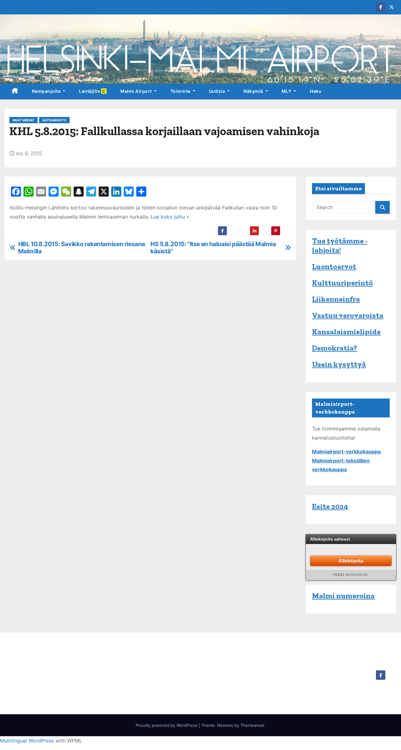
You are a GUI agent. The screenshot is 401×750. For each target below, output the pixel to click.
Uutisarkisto (54, 120)
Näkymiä (253, 91)
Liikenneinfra (336, 299)
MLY (287, 91)
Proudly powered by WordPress (167, 725)
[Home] (15, 91)
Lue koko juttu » (170, 217)
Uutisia (217, 91)
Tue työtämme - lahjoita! (339, 245)
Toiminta (181, 91)
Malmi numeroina (343, 595)
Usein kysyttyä (339, 364)
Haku (315, 91)
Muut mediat (23, 120)
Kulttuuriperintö (342, 282)
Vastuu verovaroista (347, 315)
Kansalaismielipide (346, 331)
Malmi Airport (136, 91)
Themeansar (252, 725)
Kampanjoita (47, 91)
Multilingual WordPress (27, 740)
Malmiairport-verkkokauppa (346, 451)
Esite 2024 (330, 506)
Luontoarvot (334, 266)
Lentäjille (93, 91)
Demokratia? (334, 347)
